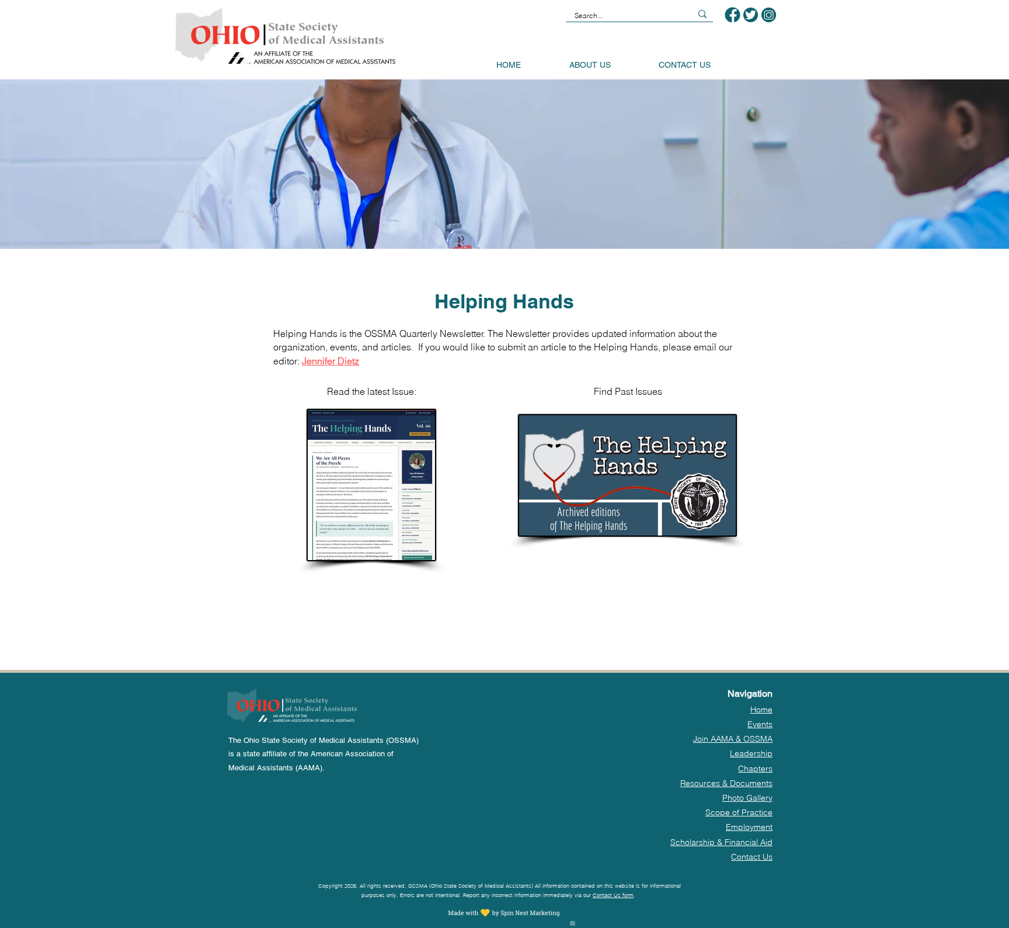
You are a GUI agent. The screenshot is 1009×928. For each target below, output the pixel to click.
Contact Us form (613, 895)
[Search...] (702, 14)
